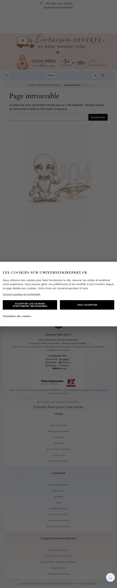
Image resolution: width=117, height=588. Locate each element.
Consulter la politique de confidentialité (21, 294)
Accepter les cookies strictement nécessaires (30, 304)
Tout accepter (87, 305)
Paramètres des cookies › (17, 316)
